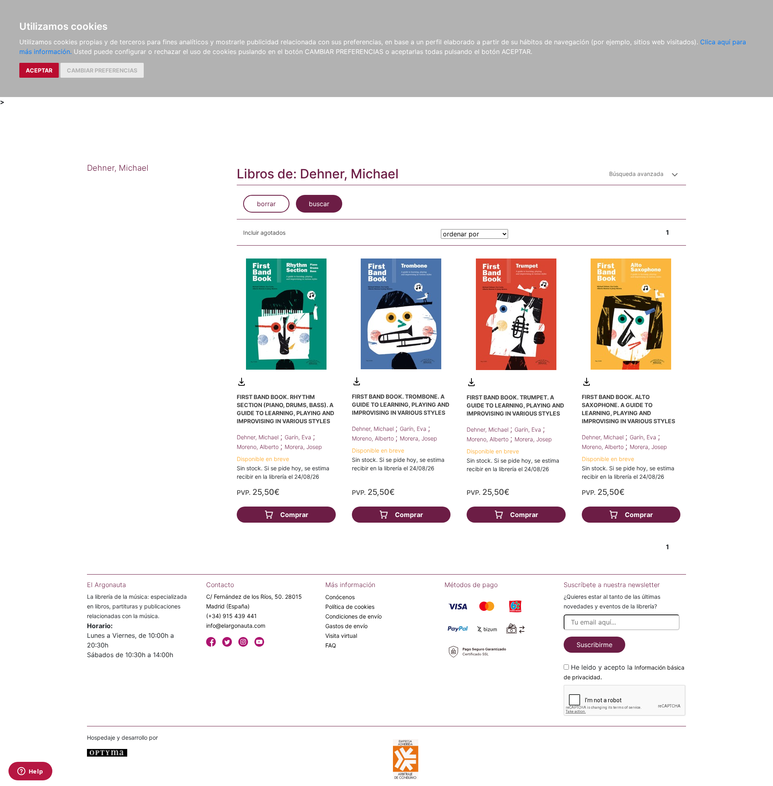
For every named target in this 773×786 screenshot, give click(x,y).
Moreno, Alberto (258, 446)
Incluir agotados (264, 232)
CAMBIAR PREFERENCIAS (102, 70)
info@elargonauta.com (235, 625)
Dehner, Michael (258, 437)
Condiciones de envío (353, 616)
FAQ (330, 645)
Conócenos (340, 597)
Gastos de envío (346, 626)
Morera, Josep (303, 446)
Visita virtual (341, 635)
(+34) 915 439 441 (231, 615)
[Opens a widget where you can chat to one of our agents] (30, 772)
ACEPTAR (39, 70)
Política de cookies (349, 606)
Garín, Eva (299, 437)
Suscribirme (594, 645)
